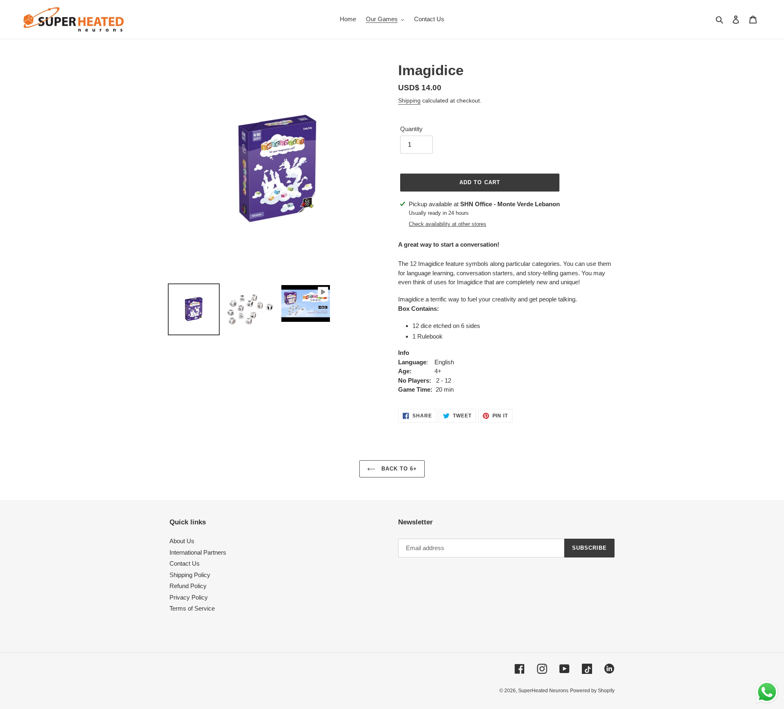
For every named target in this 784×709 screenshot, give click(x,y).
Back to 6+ (398, 469)
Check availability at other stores (447, 224)
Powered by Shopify (592, 690)
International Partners (197, 552)
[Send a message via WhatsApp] (767, 692)
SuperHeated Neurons (543, 690)
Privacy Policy (188, 597)
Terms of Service (192, 608)
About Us (181, 540)
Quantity (411, 128)
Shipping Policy (189, 574)
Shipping (409, 100)
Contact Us (184, 563)
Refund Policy (188, 585)
